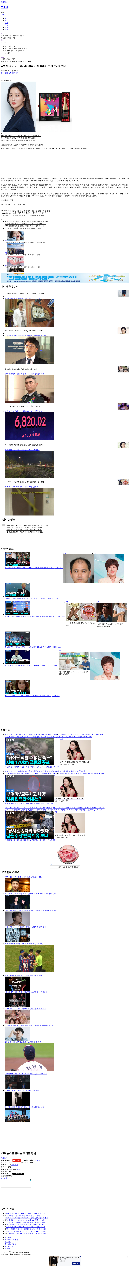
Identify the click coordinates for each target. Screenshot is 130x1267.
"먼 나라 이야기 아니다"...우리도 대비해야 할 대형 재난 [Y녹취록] (29, 808)
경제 (6, 23)
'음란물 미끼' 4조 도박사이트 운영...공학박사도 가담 (25, 1225)
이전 (2, 1178)
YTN (4, 7)
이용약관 (8, 1242)
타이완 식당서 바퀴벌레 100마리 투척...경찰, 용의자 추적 (27, 1218)
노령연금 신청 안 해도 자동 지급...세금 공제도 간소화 (25, 1227)
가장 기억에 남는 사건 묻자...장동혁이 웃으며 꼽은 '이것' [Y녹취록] (78, 810)
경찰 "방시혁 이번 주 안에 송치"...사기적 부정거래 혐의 (26, 1231)
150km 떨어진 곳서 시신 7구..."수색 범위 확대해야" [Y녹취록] (69, 737)
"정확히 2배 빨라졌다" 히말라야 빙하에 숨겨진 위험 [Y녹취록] (81, 773)
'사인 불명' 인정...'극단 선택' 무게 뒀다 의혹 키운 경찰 (26, 1233)
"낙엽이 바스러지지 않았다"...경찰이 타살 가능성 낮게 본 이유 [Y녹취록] (79, 808)
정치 (6, 21)
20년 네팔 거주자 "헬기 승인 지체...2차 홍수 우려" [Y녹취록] (81, 735)
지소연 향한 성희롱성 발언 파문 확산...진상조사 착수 (25, 1222)
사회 (6, 25)
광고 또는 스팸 (10, 46)
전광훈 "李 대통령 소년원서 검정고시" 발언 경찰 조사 (25, 1213)
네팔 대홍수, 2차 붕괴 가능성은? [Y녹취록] (20, 771)
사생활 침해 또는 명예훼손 (14, 51)
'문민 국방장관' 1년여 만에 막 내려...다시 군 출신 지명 (26, 1229)
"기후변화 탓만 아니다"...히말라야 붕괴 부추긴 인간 (25, 1220)
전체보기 (4, 1158)
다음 (5, 1178)
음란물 (7, 53)
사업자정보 (9, 1246)
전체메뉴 (4, 2)
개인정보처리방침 (11, 1240)
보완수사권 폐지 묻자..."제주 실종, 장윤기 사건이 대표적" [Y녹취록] (29, 810)
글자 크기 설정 (6, 73)
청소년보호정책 (10, 1244)
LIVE (2, 15)
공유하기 (15, 73)
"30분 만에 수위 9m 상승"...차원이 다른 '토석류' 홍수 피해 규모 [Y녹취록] (32, 773)
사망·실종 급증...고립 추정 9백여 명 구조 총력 (23, 1216)
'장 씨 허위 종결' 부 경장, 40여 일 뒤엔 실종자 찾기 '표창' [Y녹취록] (61, 771)
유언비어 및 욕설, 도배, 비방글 (16, 48)
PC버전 (7, 1248)
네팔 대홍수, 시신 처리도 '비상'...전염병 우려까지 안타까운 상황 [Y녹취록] (32, 735)
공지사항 (8, 1237)
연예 (6, 29)
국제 (6, 27)
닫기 (2, 33)
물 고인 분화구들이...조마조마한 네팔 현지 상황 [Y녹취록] (26, 737)
